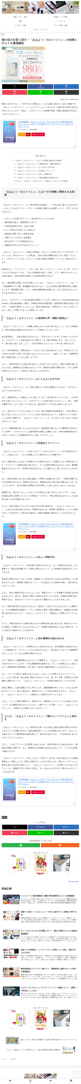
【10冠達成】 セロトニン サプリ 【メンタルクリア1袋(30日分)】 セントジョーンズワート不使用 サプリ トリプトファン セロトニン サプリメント (46, 124)
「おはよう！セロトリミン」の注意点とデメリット (35, 171)
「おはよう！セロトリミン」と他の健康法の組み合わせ (37, 178)
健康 (5, 817)
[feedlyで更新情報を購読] (21, 845)
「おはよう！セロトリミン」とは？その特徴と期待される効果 (37, 160)
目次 (37, 156)
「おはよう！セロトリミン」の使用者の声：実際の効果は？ (39, 164)
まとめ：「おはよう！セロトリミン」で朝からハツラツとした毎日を (42, 181)
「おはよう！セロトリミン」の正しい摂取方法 (33, 174)
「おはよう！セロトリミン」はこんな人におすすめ (35, 167)
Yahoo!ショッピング (38, 134)
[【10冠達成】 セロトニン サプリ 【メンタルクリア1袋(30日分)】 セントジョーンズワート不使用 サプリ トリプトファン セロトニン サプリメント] (9, 132)
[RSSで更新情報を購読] (60, 845)
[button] (66, 92)
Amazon (21, 134)
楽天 (28, 134)
